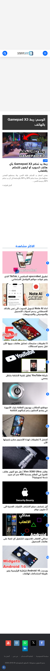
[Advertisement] (25, 25)
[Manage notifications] (4, 667)
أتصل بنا (7, 656)
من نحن (15, 656)
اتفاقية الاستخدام (27, 656)
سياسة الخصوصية (42, 656)
